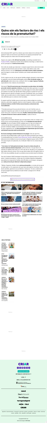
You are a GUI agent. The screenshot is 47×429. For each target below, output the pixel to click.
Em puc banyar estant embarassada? (10, 204)
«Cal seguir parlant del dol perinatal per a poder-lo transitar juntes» (31, 204)
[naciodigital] (23, 391)
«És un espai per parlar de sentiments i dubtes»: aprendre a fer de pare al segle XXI (11, 193)
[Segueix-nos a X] (20, 368)
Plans (4, 7)
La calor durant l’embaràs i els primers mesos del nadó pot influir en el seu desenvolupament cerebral (32, 193)
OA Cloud (28, 420)
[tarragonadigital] (23, 401)
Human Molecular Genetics (25, 137)
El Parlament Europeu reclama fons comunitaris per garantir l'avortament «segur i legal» (11, 216)
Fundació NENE (5, 61)
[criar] (23, 408)
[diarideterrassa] (23, 398)
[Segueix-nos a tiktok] (29, 368)
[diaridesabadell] (23, 394)
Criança (23, 7)
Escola (28, 7)
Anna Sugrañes (5, 300)
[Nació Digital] (6, 3)
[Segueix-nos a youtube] (27, 368)
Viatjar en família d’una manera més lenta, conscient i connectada (5, 296)
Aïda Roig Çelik (5, 265)
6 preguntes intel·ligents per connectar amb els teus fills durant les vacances (5, 259)
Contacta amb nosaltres (23, 371)
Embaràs (18, 7)
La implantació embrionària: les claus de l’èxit (32, 215)
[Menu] (1, 8)
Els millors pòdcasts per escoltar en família (5, 246)
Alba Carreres (4, 288)
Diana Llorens (4, 274)
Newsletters (37, 0)
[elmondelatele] (23, 404)
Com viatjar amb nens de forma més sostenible (5, 271)
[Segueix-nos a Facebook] (18, 368)
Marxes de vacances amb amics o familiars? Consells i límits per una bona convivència (5, 283)
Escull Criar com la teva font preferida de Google (23, 179)
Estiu (8, 7)
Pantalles (12, 7)
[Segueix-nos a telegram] (25, 368)
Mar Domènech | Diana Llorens (5, 250)
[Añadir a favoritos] (15, 49)
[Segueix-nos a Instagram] (22, 368)
